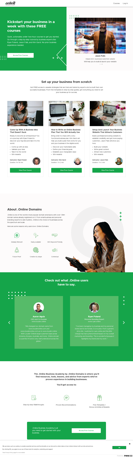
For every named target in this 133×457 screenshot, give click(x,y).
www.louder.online (39, 321)
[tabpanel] (100, 40)
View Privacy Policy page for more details (13, 452)
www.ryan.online (94, 321)
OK (119, 447)
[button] (20, 55)
